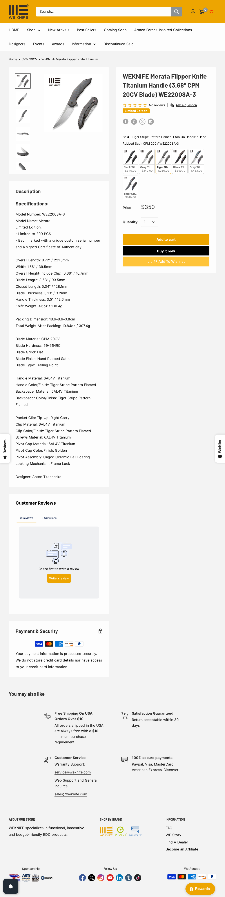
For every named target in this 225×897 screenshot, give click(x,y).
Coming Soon (115, 30)
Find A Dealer (177, 842)
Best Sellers (86, 30)
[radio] (130, 161)
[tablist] (59, 518)
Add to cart (166, 239)
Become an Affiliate (182, 849)
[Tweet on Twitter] (142, 121)
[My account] (193, 11)
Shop (31, 30)
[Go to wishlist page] (211, 11)
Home (13, 59)
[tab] (26, 518)
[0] (202, 11)
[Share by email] (151, 121)
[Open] (10, 886)
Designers (17, 44)
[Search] (176, 11)
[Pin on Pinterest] (134, 121)
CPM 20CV (29, 59)
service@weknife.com (72, 772)
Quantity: (130, 222)
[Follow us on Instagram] (100, 877)
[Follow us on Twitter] (91, 877)
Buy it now (166, 251)
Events (38, 44)
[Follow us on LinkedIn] (119, 877)
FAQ (169, 828)
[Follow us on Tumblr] (128, 877)
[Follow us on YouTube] (110, 877)
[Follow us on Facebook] (82, 877)
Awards (58, 44)
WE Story (173, 835)
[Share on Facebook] (126, 121)
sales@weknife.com (70, 794)
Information (81, 44)
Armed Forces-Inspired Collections (163, 30)
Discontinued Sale (118, 44)
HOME (14, 30)
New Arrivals (58, 30)
